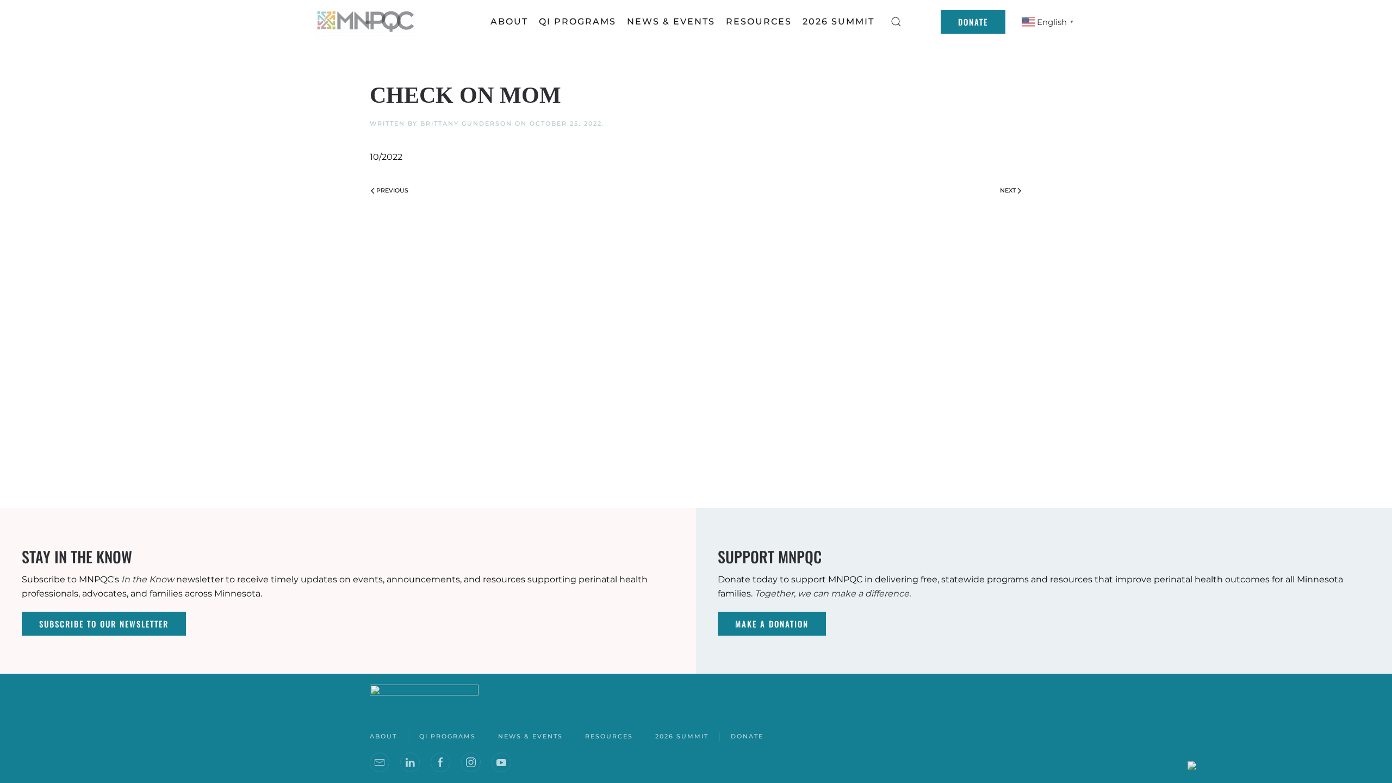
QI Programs (577, 21)
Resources (609, 736)
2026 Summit (838, 21)
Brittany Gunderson (466, 123)
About (509, 21)
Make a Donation (772, 624)
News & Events (530, 736)
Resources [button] (759, 21)
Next (1008, 190)
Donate (973, 22)
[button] (896, 22)
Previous (392, 190)
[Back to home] (367, 22)
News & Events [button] (671, 21)
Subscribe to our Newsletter (104, 624)
